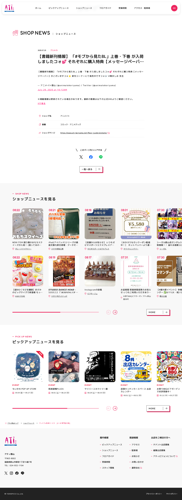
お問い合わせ (138, 462)
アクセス (136, 444)
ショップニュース (84, 8)
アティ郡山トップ (13, 423)
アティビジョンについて (164, 456)
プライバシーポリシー (154, 494)
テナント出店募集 (161, 444)
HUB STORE (20, 296)
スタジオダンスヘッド (59, 296)
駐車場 (135, 450)
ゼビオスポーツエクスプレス (98, 249)
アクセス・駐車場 (142, 8)
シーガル (163, 249)
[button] (108, 312)
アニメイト (54, 50)
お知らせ (136, 456)
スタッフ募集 (108, 467)
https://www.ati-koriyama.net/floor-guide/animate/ (83, 133)
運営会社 (136, 467)
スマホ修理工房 (57, 249)
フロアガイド (105, 8)
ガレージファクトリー (23, 249)
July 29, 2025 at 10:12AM (52, 89)
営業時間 (123, 8)
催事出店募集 (159, 450)
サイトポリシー (171, 494)
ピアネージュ (92, 293)
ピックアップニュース (59, 8)
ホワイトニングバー (131, 249)
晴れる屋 (163, 296)
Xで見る (42, 103)
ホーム (38, 8)
